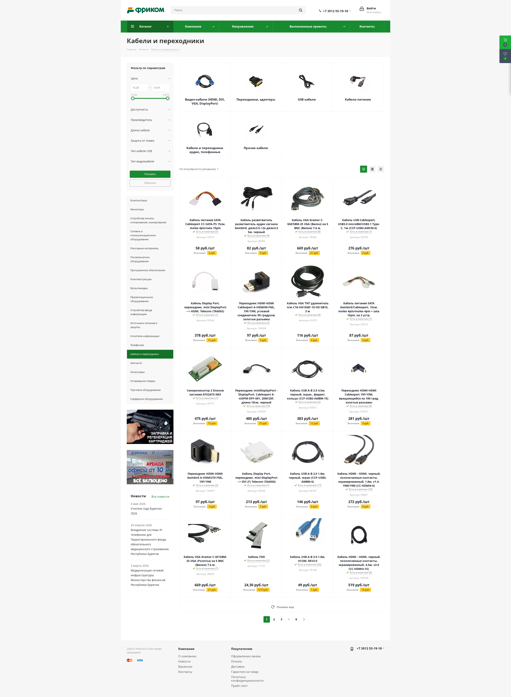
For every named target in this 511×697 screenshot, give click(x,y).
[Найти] (300, 10)
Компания (186, 649)
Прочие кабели (256, 148)
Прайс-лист (239, 686)
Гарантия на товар (244, 672)
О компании (187, 656)
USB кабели (307, 99)
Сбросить (150, 183)
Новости (184, 661)
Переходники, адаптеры (256, 99)
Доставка (237, 666)
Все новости (160, 496)
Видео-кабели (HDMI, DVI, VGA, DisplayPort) (205, 101)
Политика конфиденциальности (247, 678)
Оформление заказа (245, 656)
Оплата (236, 661)
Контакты (185, 672)
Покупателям (241, 649)
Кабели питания (358, 99)
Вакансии (185, 666)
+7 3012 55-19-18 (335, 11)
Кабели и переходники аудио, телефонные (204, 150)
